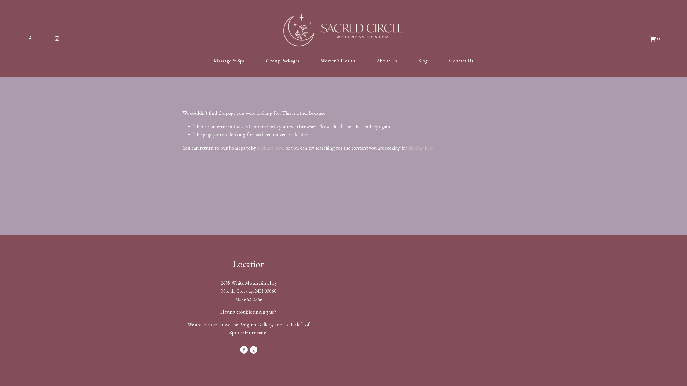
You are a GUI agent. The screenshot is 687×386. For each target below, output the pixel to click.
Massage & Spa (229, 60)
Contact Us (461, 60)
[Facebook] (30, 38)
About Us (387, 60)
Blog (423, 60)
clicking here (270, 147)
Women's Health (338, 60)
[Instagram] (57, 38)
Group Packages (282, 60)
